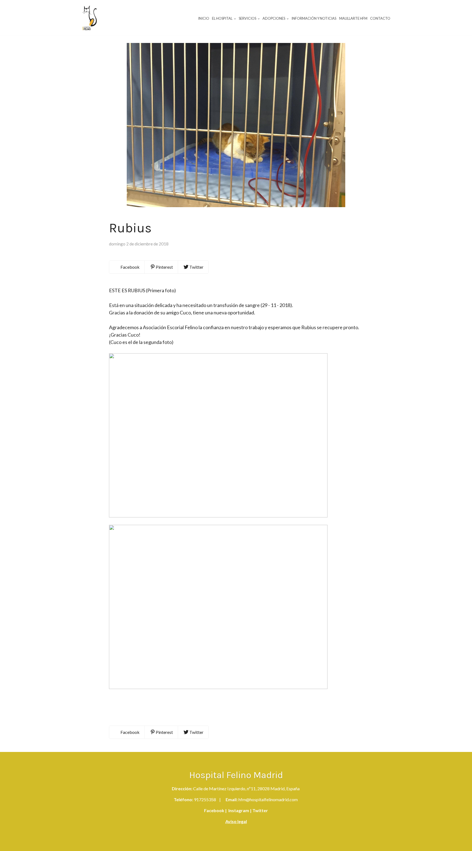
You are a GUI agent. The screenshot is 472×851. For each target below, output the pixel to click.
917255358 (205, 799)
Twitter (260, 810)
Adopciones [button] (274, 18)
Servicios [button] (248, 18)
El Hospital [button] (222, 18)
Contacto (380, 18)
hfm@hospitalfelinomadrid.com (268, 799)
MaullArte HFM (353, 18)
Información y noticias (313, 18)
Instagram (238, 810)
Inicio (203, 18)
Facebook (214, 810)
